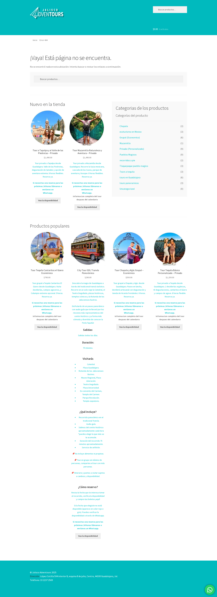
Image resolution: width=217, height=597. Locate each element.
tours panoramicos (129, 183)
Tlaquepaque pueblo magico (134, 165)
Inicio (35, 40)
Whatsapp (47, 193)
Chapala (124, 126)
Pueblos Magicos (128, 154)
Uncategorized (127, 188)
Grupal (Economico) (130, 137)
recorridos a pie (127, 160)
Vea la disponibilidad (48, 200)
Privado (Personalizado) (132, 148)
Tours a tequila (127, 171)
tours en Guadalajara (130, 177)
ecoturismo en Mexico (131, 131)
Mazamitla (125, 143)
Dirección (34, 576)
